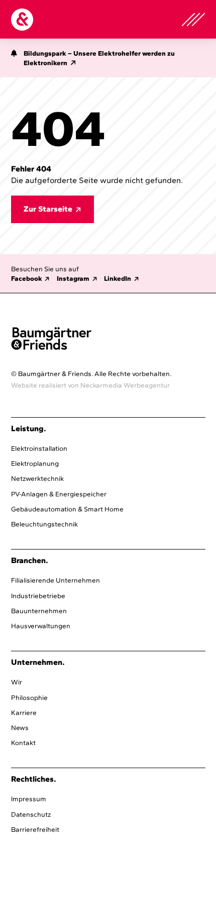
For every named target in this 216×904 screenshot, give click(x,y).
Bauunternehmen (39, 611)
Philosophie (29, 697)
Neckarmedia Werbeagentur (125, 385)
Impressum (28, 799)
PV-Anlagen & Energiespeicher (58, 494)
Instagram (73, 278)
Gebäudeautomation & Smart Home (67, 509)
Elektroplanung (35, 463)
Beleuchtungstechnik (44, 524)
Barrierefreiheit (35, 829)
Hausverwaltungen (40, 626)
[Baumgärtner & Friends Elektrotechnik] (22, 19)
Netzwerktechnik (37, 478)
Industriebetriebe (38, 596)
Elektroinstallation (39, 448)
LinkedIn (117, 278)
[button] (14, 59)
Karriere (24, 712)
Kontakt (23, 743)
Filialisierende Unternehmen (55, 580)
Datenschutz (31, 814)
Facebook (26, 278)
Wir (16, 682)
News (20, 728)
